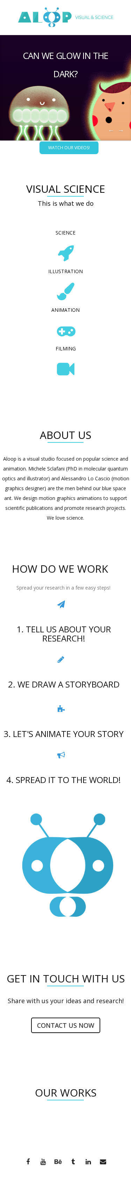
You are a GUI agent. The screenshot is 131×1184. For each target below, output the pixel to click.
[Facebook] (28, 1162)
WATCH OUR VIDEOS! (69, 148)
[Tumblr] (73, 1162)
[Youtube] (43, 1162)
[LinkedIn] (88, 1162)
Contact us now (65, 1025)
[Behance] (58, 1162)
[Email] (103, 1162)
